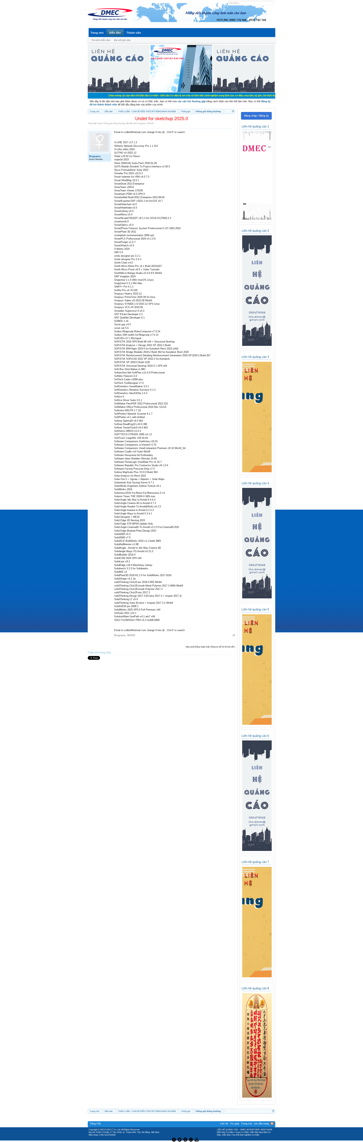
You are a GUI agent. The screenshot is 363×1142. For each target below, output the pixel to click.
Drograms (141, 123)
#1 (234, 635)
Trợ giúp (234, 1123)
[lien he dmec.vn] (119, 91)
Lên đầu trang (261, 1123)
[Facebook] (173, 1139)
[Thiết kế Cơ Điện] (186, 1139)
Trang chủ (97, 32)
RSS (272, 1123)
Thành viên (133, 32)
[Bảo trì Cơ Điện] (191, 1139)
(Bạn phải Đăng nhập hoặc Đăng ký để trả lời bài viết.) (210, 647)
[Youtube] (197, 1139)
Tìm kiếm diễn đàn (100, 40)
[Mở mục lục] (233, 111)
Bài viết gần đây (122, 40)
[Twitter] (180, 1139)
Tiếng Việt (95, 1123)
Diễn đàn (115, 32)
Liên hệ (224, 1123)
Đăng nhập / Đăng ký (256, 115)
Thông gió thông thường (114, 123)
